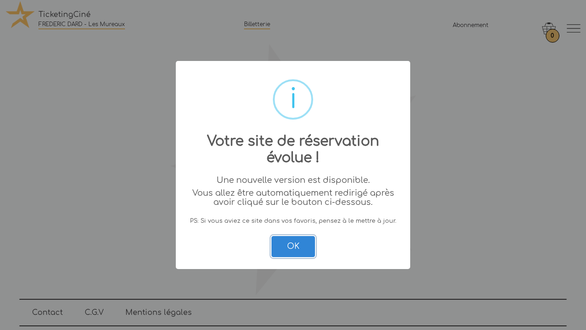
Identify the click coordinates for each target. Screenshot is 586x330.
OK (293, 246)
